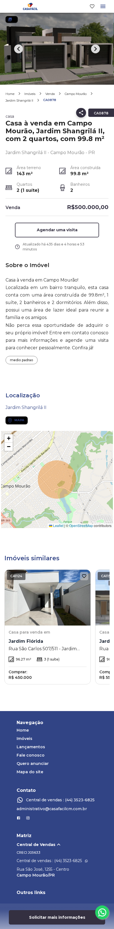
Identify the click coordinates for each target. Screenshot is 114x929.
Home (10, 94)
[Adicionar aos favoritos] (84, 576)
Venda (50, 94)
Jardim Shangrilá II (19, 100)
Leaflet (57, 525)
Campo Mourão (76, 94)
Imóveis (29, 94)
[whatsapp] (102, 912)
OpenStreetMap (81, 525)
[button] (57, 230)
